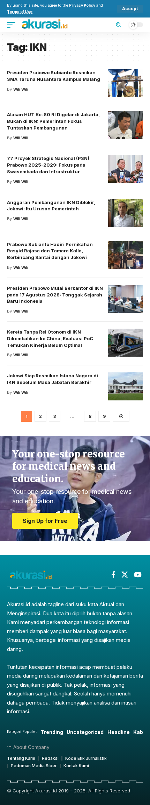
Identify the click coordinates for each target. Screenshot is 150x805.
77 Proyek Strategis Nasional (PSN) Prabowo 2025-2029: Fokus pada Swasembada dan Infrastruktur (48, 164)
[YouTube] (137, 574)
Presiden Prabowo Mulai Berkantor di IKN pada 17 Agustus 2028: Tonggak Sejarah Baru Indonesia (55, 294)
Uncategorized (85, 732)
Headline (118, 732)
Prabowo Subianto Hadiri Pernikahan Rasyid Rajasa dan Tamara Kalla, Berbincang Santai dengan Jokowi (50, 250)
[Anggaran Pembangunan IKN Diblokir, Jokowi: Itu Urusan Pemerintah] (125, 213)
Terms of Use (19, 11)
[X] (125, 574)
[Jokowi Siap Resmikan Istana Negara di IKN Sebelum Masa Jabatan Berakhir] (125, 386)
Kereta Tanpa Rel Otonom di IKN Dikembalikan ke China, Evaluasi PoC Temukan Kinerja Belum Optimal (50, 338)
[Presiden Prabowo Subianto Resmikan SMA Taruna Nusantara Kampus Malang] (125, 83)
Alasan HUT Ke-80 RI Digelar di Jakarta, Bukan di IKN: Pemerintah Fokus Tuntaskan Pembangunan (53, 121)
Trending (52, 732)
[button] (130, 9)
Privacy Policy (82, 5)
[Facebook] (113, 574)
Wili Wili (20, 89)
